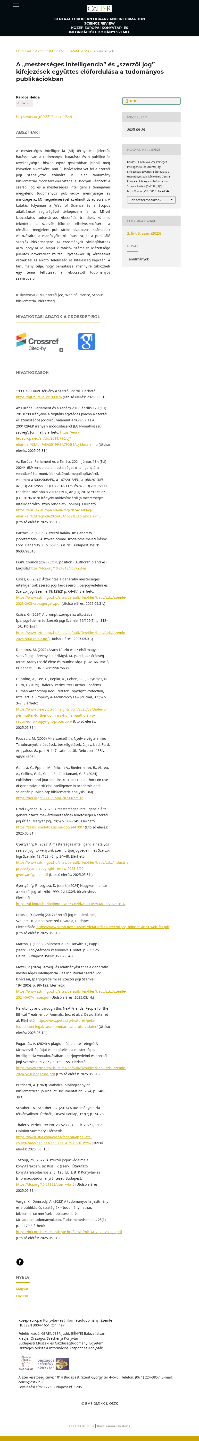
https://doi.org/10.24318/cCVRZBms (58, 568)
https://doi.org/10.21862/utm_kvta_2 (45, 1184)
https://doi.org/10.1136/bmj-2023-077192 (49, 798)
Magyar (22, 1288)
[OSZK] (55, 1369)
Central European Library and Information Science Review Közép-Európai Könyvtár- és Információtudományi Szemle (99, 25)
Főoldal (24, 51)
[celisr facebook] (20, 1264)
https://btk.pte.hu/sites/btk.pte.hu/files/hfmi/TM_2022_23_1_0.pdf (69, 1231)
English (22, 1296)
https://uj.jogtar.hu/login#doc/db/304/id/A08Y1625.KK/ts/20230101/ (70, 903)
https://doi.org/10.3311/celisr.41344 (44, 117)
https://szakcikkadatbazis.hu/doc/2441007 (50, 827)
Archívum (44, 51)
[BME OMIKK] (27, 1369)
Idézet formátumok (146, 200)
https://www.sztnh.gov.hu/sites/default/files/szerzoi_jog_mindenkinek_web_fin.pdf (102, 927)
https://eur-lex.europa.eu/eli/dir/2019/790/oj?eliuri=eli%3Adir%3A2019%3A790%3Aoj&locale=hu (57, 438)
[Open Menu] (16, 5)
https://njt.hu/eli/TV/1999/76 (39, 397)
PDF (133, 101)
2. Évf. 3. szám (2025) (72, 51)
